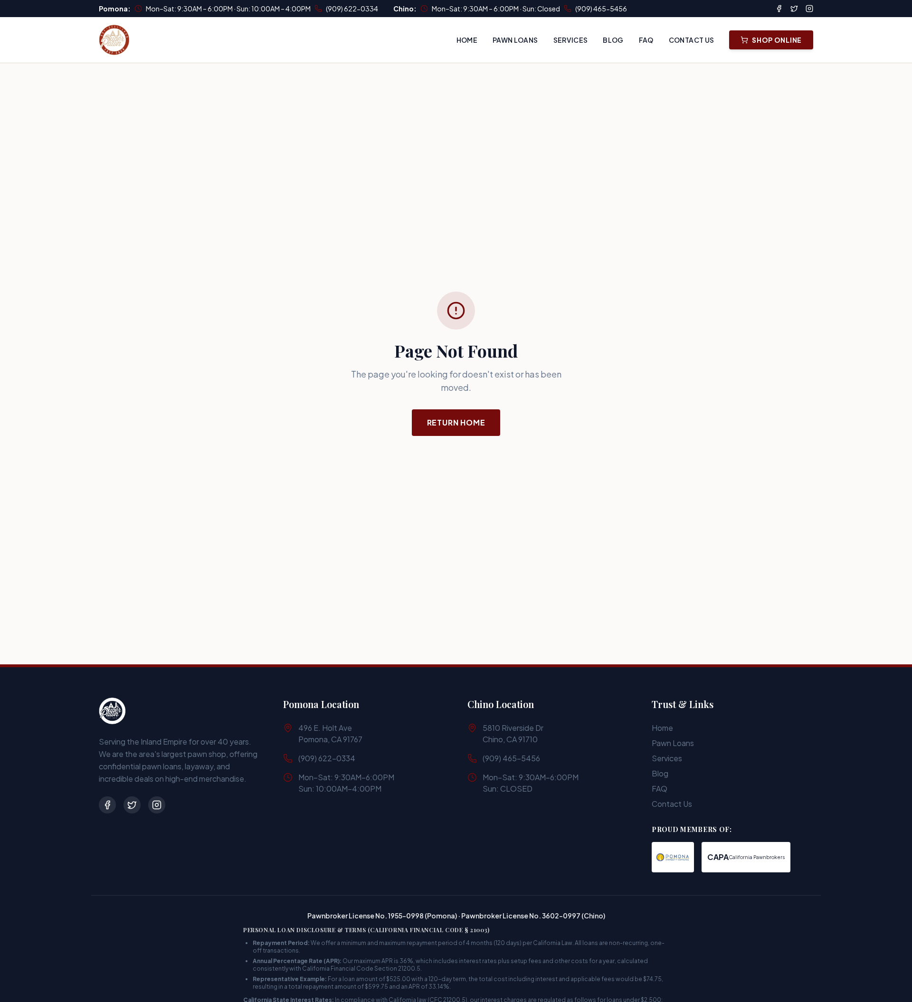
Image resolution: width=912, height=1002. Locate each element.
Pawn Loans (515, 40)
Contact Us (691, 40)
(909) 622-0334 (352, 8)
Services (570, 40)
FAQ (646, 40)
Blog (613, 40)
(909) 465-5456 (601, 8)
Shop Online (777, 40)
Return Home (456, 422)
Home (466, 40)
